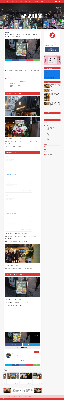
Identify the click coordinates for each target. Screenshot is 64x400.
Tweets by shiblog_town (48, 108)
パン (47, 133)
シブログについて (14, 1)
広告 (48, 1)
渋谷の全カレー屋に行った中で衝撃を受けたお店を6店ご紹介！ (55, 98)
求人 (43, 1)
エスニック (48, 129)
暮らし (46, 149)
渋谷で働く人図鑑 (48, 154)
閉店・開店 (28, 1)
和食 (47, 138)
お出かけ (47, 122)
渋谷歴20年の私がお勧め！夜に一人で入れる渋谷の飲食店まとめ (55, 85)
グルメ (21, 1)
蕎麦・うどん (49, 141)
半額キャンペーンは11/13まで (15, 86)
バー (46, 146)
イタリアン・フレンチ (50, 128)
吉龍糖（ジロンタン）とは (15, 83)
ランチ (48, 134)
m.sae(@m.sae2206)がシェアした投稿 (12, 190)
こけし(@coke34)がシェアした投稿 (12, 229)
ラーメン (48, 135)
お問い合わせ (36, 1)
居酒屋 (48, 139)
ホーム (7, 1)
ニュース (47, 144)
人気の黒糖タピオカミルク (15, 85)
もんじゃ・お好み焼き (50, 127)
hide (25, 81)
